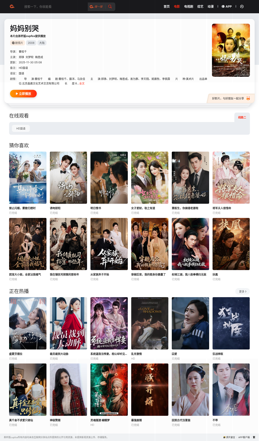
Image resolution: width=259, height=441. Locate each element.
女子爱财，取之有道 (143, 208)
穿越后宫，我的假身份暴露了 (148, 274)
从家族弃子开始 (99, 274)
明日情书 (95, 208)
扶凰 (215, 274)
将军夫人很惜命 (222, 208)
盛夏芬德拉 (15, 353)
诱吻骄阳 (55, 208)
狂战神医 (218, 353)
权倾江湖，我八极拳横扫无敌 (189, 274)
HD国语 (20, 128)
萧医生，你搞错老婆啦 (185, 208)
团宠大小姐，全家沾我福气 (25, 274)
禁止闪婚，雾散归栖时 (22, 208)
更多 (241, 291)
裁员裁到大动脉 (59, 353)
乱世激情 (136, 353)
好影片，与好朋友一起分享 (228, 98)
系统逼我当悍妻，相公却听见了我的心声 (109, 353)
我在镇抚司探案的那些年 (64, 274)
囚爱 (174, 353)
